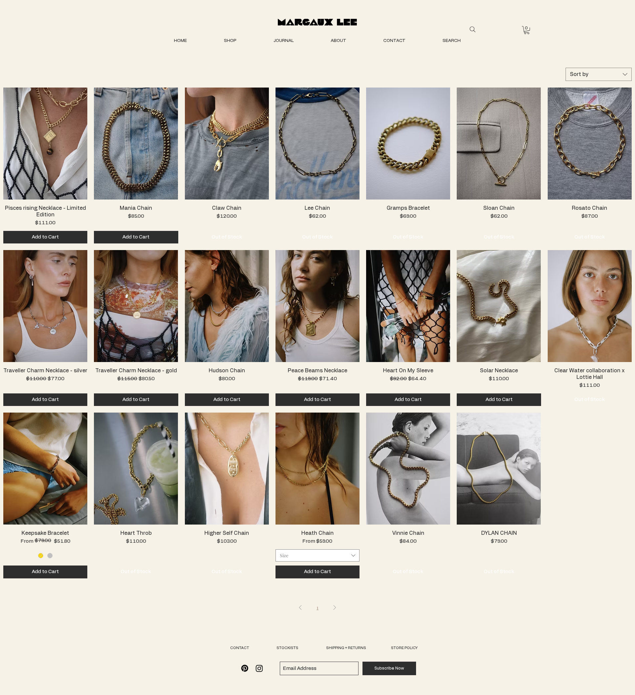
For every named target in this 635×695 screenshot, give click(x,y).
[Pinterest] (244, 668)
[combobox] (599, 74)
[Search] (473, 29)
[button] (526, 30)
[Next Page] (335, 607)
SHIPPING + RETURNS (346, 648)
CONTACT (239, 648)
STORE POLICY (404, 648)
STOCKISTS (287, 648)
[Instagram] (259, 668)
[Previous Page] (300, 607)
